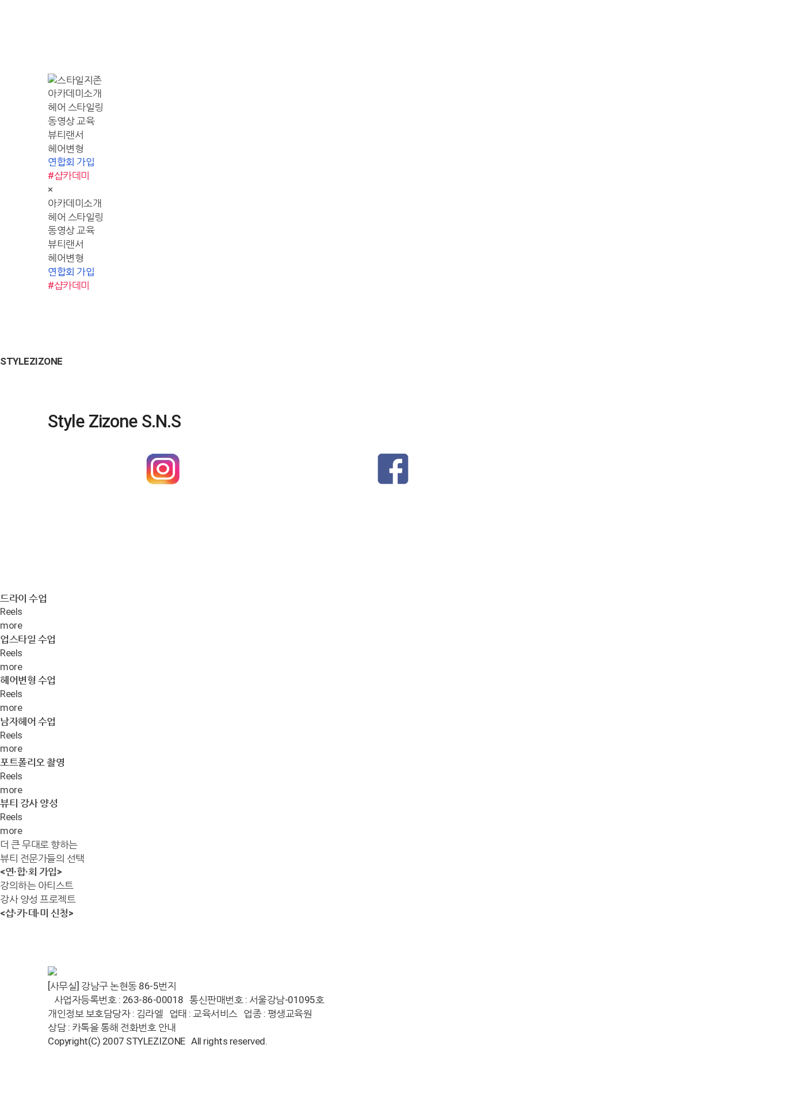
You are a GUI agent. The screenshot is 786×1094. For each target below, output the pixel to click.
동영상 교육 (71, 121)
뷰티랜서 (65, 134)
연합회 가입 (71, 161)
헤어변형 (65, 148)
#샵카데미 (69, 175)
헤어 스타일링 (76, 107)
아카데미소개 (74, 93)
